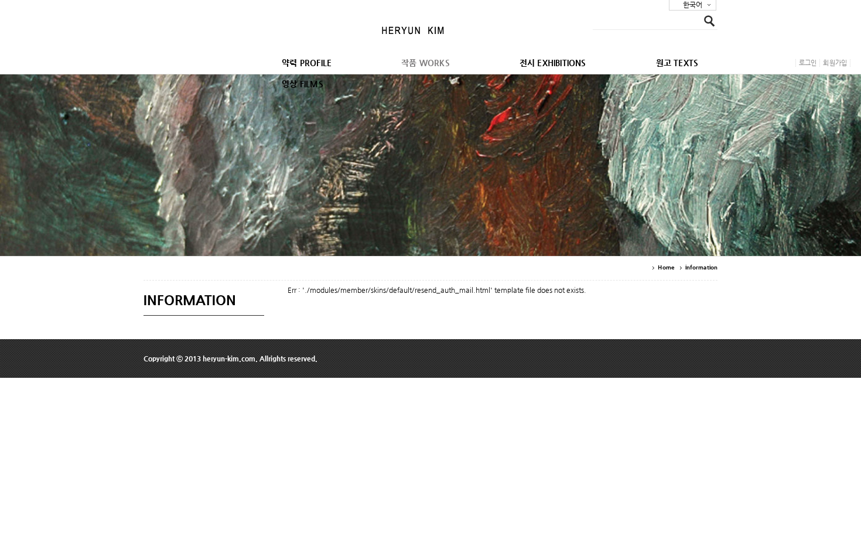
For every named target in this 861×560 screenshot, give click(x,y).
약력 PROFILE (307, 62)
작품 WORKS (425, 62)
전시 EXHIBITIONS (553, 62)
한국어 (692, 5)
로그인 (808, 63)
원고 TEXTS (677, 62)
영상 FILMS (302, 83)
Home (666, 267)
